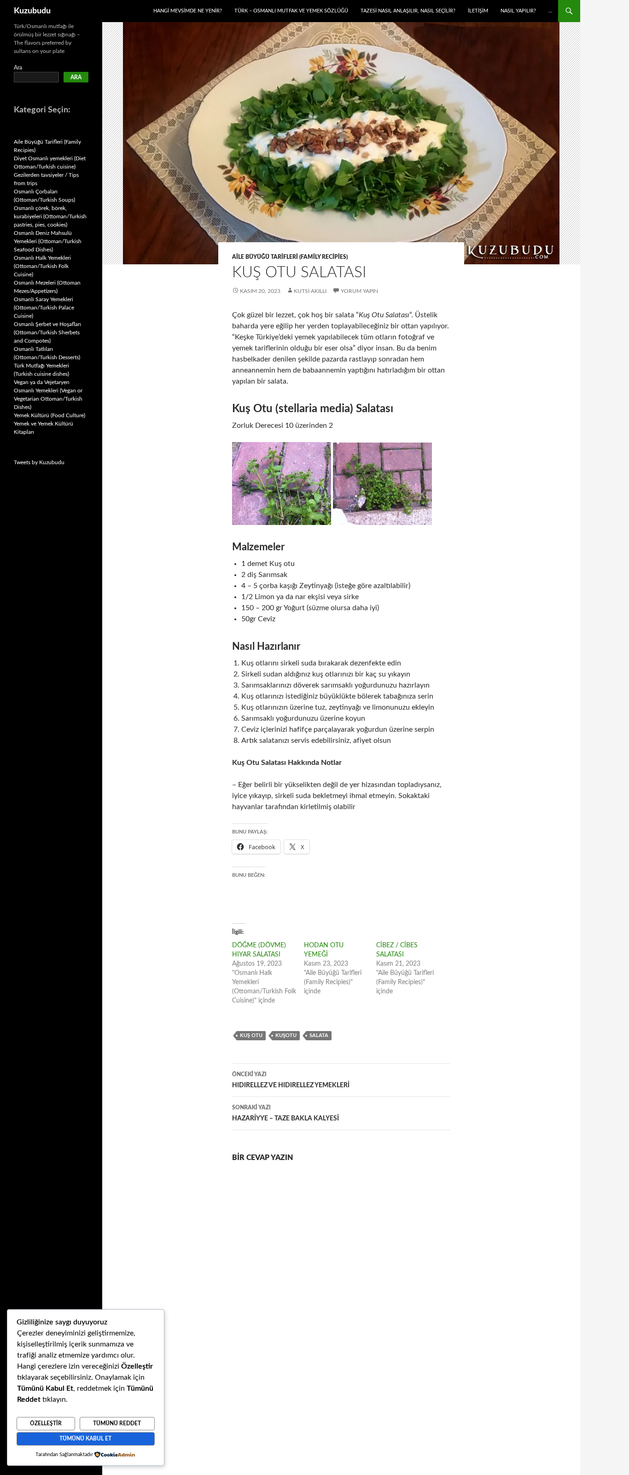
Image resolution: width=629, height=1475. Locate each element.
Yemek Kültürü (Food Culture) (49, 415)
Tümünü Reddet (117, 1423)
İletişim (478, 10)
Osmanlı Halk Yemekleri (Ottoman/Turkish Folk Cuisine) (42, 266)
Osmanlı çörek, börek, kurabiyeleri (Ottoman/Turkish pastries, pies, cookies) (50, 216)
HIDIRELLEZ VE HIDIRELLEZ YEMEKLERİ (290, 1080)
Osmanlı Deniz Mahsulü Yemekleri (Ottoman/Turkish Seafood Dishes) (48, 241)
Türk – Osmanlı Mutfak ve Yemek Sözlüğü (291, 10)
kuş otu (251, 1035)
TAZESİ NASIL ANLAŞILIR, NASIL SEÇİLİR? (408, 10)
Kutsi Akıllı (310, 291)
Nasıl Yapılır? (518, 10)
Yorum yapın (359, 291)
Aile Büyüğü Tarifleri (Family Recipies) (290, 257)
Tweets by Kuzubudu (39, 462)
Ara (18, 67)
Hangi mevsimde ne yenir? (187, 10)
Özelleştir (46, 1423)
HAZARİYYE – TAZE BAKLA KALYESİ (285, 1113)
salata (318, 1035)
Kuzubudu (32, 11)
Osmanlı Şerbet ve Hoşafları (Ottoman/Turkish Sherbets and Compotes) (47, 332)
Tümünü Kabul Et (85, 1438)
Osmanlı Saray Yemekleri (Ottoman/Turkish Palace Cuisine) (44, 308)
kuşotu (286, 1035)
